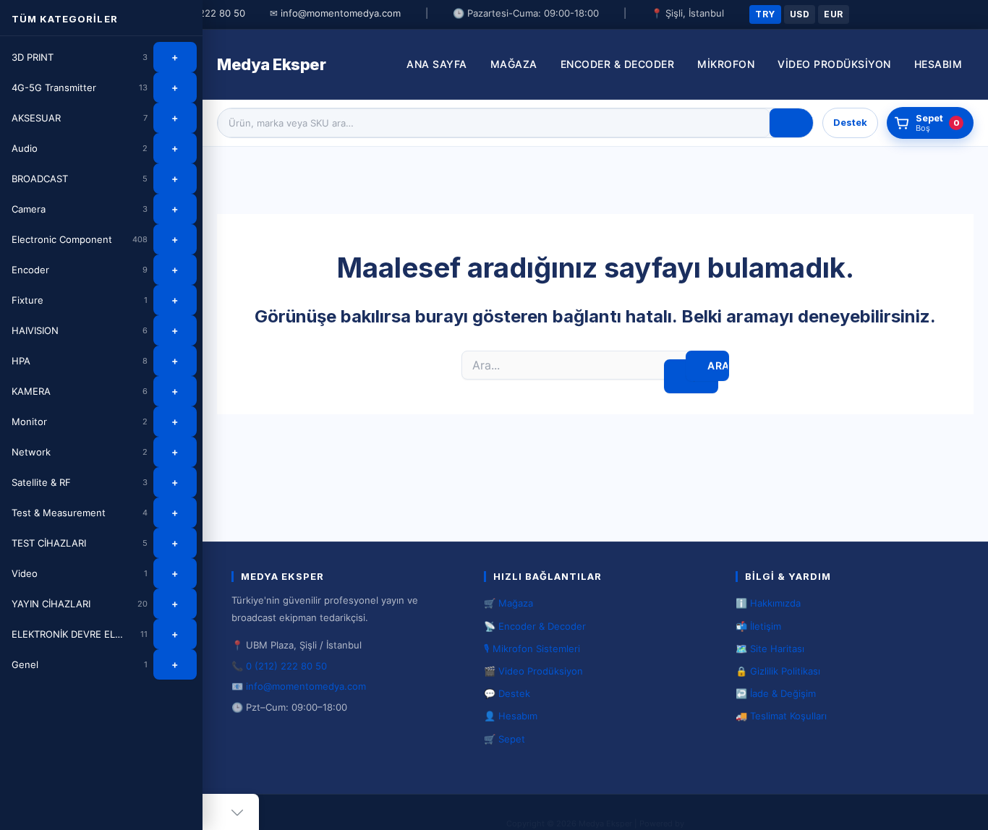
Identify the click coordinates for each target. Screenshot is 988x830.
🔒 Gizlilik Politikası (778, 671)
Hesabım (938, 64)
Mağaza (513, 64)
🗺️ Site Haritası (770, 648)
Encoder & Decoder (618, 64)
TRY (765, 14)
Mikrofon (725, 64)
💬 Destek (507, 693)
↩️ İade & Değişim (776, 693)
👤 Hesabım (510, 716)
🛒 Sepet (504, 739)
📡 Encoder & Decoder (535, 626)
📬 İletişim (758, 626)
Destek (850, 122)
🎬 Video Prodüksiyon (533, 671)
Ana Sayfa (436, 64)
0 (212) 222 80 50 (204, 13)
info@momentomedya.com (341, 13)
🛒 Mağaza (508, 603)
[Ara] (791, 122)
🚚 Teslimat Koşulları (781, 716)
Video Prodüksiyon (834, 64)
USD (799, 14)
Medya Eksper (271, 64)
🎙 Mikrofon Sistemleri (532, 648)
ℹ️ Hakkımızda (768, 603)
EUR (833, 14)
